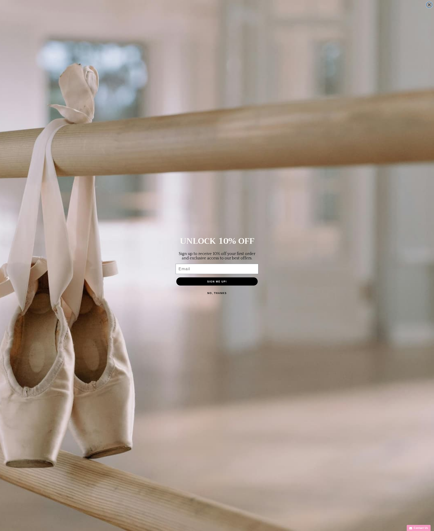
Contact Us (420, 527)
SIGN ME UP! (217, 281)
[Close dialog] (429, 5)
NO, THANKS (217, 293)
